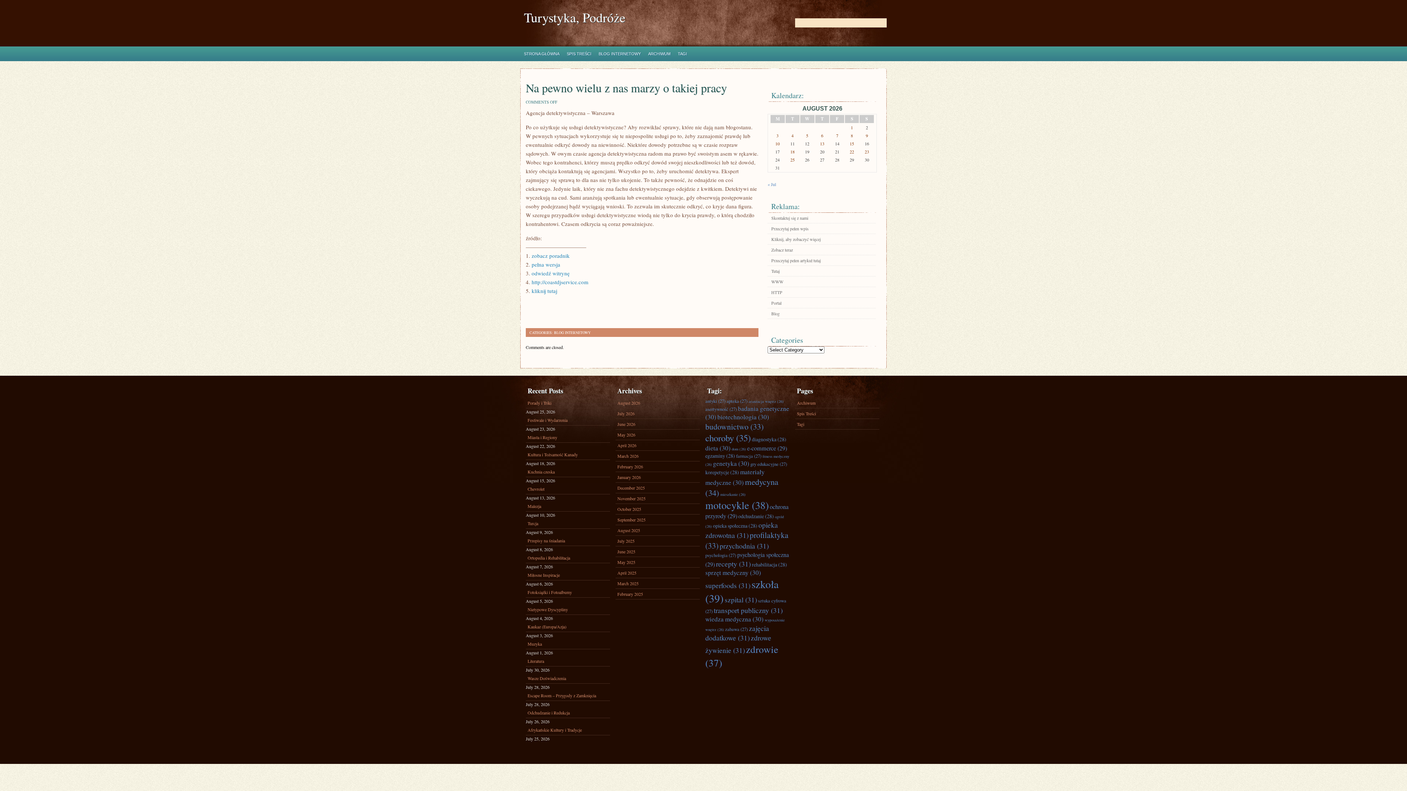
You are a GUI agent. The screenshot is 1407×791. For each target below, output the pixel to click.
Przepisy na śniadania (546, 540)
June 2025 (626, 551)
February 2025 (630, 594)
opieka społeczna (735, 525)
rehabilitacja (769, 564)
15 (852, 143)
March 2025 (628, 583)
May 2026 (626, 435)
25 (792, 160)
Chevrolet (536, 489)
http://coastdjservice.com (560, 282)
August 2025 (628, 530)
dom (739, 449)
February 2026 (630, 466)
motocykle (737, 505)
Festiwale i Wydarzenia (548, 420)
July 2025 (626, 541)
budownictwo (734, 426)
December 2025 (631, 488)
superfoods (727, 585)
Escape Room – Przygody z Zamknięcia (562, 695)
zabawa (736, 629)
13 (822, 143)
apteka (737, 401)
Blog (775, 313)
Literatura (536, 661)
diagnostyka (769, 439)
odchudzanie (756, 516)
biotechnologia (743, 417)
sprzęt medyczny (733, 572)
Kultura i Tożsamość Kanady (553, 454)
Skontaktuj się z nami (789, 218)
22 (852, 152)
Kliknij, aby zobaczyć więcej (796, 239)
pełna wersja (546, 264)
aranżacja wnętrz (766, 401)
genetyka (731, 463)
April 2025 (626, 573)
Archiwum (659, 54)
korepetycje (722, 472)
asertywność (721, 409)
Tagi (682, 54)
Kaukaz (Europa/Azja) (547, 627)
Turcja (533, 523)
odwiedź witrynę (551, 273)
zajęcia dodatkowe (737, 632)
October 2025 (629, 509)
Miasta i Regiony (542, 437)
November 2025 (631, 498)
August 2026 (628, 403)
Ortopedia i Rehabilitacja (549, 558)
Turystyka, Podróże (574, 17)
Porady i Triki (539, 403)
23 (867, 152)
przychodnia (744, 545)
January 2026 (629, 477)
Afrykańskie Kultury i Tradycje (555, 730)
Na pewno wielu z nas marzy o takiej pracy (626, 88)
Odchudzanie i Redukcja (549, 713)
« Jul (772, 184)
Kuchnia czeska (541, 472)
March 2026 (628, 456)
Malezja (534, 506)
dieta (718, 448)
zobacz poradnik (551, 255)
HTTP (776, 292)
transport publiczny (748, 610)
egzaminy (720, 455)
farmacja (748, 456)
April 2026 (626, 445)
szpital (741, 599)
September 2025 (631, 520)
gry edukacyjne (768, 464)
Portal (776, 303)
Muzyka (535, 644)
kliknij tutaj (544, 290)
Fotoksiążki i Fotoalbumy (550, 592)
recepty (733, 563)
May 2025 (626, 562)
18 (792, 152)
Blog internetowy (620, 54)
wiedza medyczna (734, 619)
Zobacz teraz (782, 250)
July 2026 (626, 413)
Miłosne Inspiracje (544, 575)
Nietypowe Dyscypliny (548, 609)
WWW (777, 282)
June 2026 (626, 424)
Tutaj (775, 271)
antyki (715, 401)
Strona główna (542, 54)
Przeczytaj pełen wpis (790, 228)
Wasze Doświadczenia (547, 678)
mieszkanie (733, 494)
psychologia (720, 555)
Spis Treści (579, 54)
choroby (728, 438)
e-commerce (767, 448)
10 (777, 143)
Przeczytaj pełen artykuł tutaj (796, 260)
